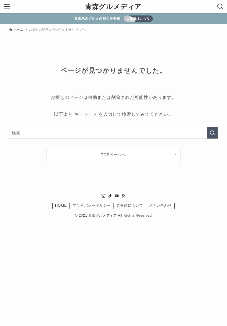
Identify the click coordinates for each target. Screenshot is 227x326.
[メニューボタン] (6, 6)
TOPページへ (113, 155)
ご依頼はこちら (138, 18)
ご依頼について (130, 205)
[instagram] (103, 195)
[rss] (123, 195)
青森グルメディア (113, 6)
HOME (61, 205)
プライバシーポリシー (92, 205)
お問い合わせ (160, 205)
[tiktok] (110, 195)
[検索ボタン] (220, 6)
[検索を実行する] (212, 133)
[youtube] (116, 195)
